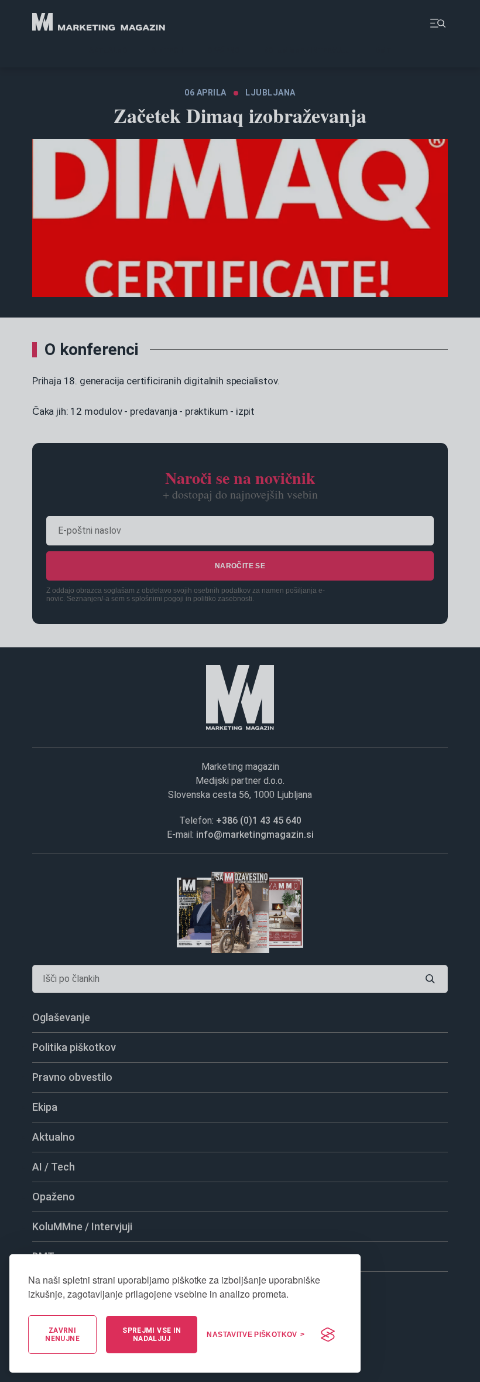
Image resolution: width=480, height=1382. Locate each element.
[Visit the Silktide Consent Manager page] (328, 1334)
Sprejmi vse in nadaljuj (151, 1334)
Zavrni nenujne (62, 1334)
